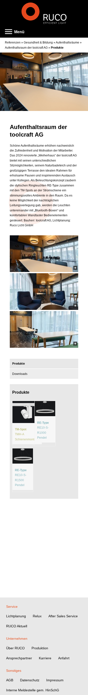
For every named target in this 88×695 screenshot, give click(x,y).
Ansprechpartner (19, 658)
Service (12, 606)
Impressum (55, 680)
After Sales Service (63, 616)
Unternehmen (16, 639)
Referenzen (13, 42)
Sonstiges (13, 671)
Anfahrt (63, 658)
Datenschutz (29, 680)
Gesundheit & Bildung (38, 42)
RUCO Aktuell (16, 626)
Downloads (19, 374)
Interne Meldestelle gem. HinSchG (32, 690)
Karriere (45, 658)
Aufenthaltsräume (67, 42)
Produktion (40, 648)
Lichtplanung (16, 616)
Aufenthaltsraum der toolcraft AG (26, 47)
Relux (37, 616)
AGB (9, 680)
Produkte (57, 47)
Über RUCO (15, 648)
